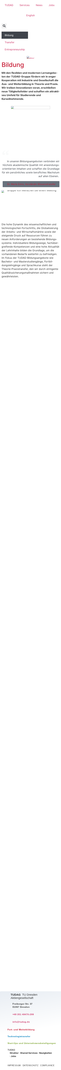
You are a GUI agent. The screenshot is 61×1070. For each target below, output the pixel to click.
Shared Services (29, 1053)
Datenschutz (30, 1065)
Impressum (14, 1065)
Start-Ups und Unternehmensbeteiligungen (32, 1043)
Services (25, 5)
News (39, 5)
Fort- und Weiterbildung (21, 1029)
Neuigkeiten (45, 1053)
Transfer (9, 42)
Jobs (51, 5)
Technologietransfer (19, 1036)
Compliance (47, 1065)
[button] (4, 26)
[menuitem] (30, 15)
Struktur (14, 1053)
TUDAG (9, 5)
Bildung (9, 35)
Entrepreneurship (15, 49)
